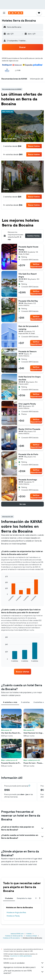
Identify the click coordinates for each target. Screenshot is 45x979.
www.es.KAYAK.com (17, 933)
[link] (22, 672)
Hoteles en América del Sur (14, 936)
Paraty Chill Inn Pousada (29, 429)
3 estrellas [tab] (25, 702)
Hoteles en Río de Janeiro (11, 938)
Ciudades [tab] (9, 898)
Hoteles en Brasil (31, 936)
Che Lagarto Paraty (27, 404)
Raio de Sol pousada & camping (28, 327)
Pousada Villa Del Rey (28, 301)
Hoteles (29, 933)
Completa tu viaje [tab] (24, 898)
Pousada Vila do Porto (28, 454)
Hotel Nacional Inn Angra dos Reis (29, 378)
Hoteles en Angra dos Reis (16, 912)
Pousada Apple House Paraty (28, 248)
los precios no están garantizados (21, 956)
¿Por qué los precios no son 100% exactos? (18, 971)
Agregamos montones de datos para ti (19, 967)
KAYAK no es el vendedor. (14, 963)
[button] (4, 13)
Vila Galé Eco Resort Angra (27, 275)
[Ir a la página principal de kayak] (15, 12)
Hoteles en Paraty (13, 916)
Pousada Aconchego (27, 479)
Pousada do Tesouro (27, 351)
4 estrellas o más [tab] (10, 702)
